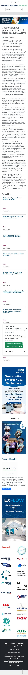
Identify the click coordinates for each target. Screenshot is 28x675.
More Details (9, 351)
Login (11, 2)
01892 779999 (15, 649)
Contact (6, 661)
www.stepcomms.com (14, 652)
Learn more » (6, 488)
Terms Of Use (19, 661)
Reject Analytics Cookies (14, 343)
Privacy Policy (12, 661)
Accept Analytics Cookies (14, 346)
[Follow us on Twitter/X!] (14, 666)
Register (16, 2)
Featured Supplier (9, 459)
